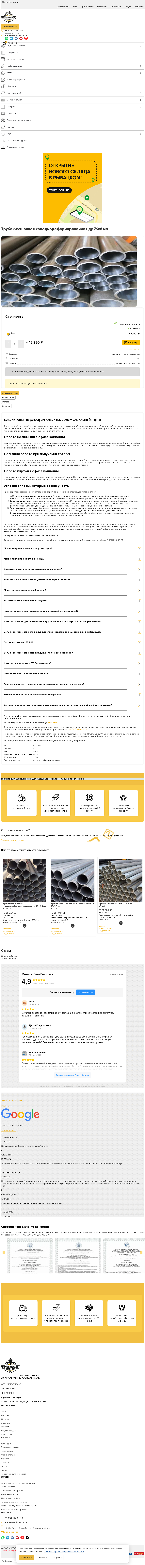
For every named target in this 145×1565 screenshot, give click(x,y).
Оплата (5, 1419)
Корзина (12, 43)
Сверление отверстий (12, 1491)
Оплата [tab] (5, 402)
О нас (4, 1412)
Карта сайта (7, 1434)
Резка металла (8, 1487)
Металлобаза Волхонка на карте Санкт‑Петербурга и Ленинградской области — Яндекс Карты (72, 1086)
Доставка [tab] (6, 406)
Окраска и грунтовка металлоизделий (19, 1506)
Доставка (116, 7)
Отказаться (42, 1557)
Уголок (4, 1466)
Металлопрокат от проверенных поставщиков (20, 1377)
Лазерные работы (9, 1494)
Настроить (57, 1557)
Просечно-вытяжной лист (13, 1474)
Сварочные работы (10, 1498)
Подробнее (8, 934)
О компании (63, 7)
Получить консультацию (12, 840)
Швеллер (5, 1463)
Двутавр (5, 1459)
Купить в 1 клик (133, 350)
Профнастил (7, 1451)
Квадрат (5, 1470)
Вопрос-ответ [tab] (8, 397)
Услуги (127, 7)
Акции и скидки (8, 1431)
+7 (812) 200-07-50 (14, 31)
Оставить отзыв (8, 1131)
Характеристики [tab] (10, 393)
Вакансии (102, 7)
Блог (75, 7)
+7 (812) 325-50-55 (78, 730)
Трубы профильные (10, 1447)
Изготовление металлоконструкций (18, 1483)
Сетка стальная (8, 1455)
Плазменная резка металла (14, 1502)
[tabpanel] (72, 479)
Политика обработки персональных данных (64, 1551)
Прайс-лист (87, 7)
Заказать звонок (12, 33)
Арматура (6, 1443)
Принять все (26, 1557)
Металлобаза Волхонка (12, 1100)
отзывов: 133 (7, 1106)
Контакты (5, 1427)
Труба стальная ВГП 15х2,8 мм (115, 903)
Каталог (9, 26)
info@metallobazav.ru (16, 35)
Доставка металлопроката (14, 1510)
